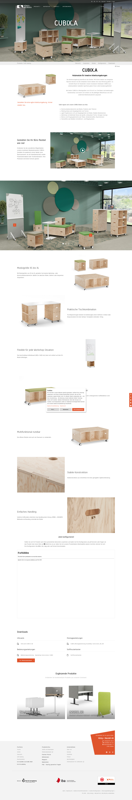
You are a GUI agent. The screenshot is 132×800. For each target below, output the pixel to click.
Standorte (69, 754)
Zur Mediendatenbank (26, 660)
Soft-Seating (27, 63)
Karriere (69, 752)
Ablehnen (65, 409)
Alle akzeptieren (78, 409)
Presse (68, 757)
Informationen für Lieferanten (74, 761)
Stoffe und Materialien (48, 749)
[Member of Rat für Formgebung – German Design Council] (27, 781)
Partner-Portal (46, 754)
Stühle (18, 752)
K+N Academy (21, 764)
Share (118, 66)
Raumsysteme (21, 759)
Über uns (69, 749)
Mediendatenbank (46, 752)
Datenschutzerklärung (53, 406)
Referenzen (45, 757)
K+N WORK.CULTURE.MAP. (25, 761)
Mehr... (53, 409)
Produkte (19, 63)
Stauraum (19, 754)
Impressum (63, 406)
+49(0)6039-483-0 (109, 741)
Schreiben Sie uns (109, 742)
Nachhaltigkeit (70, 759)
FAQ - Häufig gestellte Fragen (51, 764)
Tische (19, 749)
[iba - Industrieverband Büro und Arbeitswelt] (66, 780)
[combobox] (107, 6)
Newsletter (45, 762)
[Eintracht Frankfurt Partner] (106, 780)
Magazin (44, 759)
